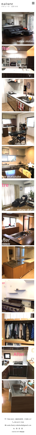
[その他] (22, 428)
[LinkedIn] (19, 428)
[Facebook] (17, 428)
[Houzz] (14, 428)
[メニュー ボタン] (33, 3)
